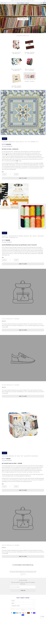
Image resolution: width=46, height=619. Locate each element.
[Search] (41, 3)
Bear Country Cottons (23, 3)
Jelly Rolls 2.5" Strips (30, 63)
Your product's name (10, 318)
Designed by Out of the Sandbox (26, 608)
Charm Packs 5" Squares (30, 46)
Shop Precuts (39, 18)
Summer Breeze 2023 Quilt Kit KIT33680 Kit (20, 141)
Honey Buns (30, 77)
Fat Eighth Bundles (16, 46)
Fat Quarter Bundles (16, 63)
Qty (3, 171)
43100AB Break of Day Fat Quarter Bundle (20, 456)
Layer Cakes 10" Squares (16, 80)
